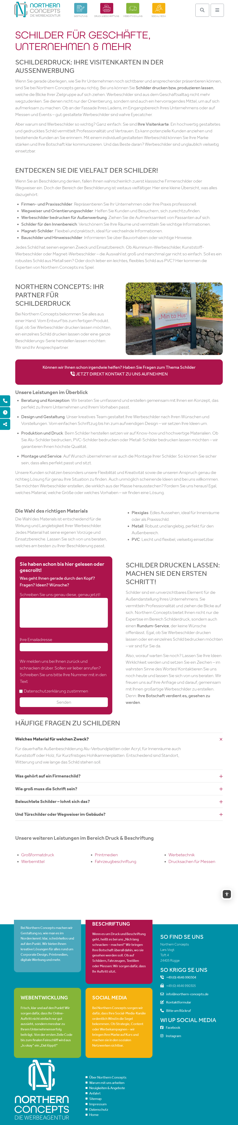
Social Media (159, 16)
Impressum (98, 1104)
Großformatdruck (37, 854)
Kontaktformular (178, 1002)
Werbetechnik (181, 854)
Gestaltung (81, 16)
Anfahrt (95, 1093)
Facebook (173, 1027)
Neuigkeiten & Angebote (107, 1088)
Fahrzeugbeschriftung (115, 861)
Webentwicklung (133, 16)
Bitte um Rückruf (178, 1010)
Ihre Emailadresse (36, 639)
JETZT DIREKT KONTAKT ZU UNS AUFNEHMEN (122, 374)
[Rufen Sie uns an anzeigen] (5, 400)
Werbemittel (32, 861)
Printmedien (106, 854)
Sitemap (95, 1099)
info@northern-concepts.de (187, 994)
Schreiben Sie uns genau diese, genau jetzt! (60, 594)
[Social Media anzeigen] (5, 424)
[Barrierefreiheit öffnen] (227, 894)
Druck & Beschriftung (106, 16)
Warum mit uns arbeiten (106, 1082)
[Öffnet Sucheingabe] (202, 10)
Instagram (173, 1036)
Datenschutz (98, 1109)
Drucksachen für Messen (191, 861)
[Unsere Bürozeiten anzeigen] (5, 412)
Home (94, 1115)
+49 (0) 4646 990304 (181, 977)
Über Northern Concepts (107, 1077)
